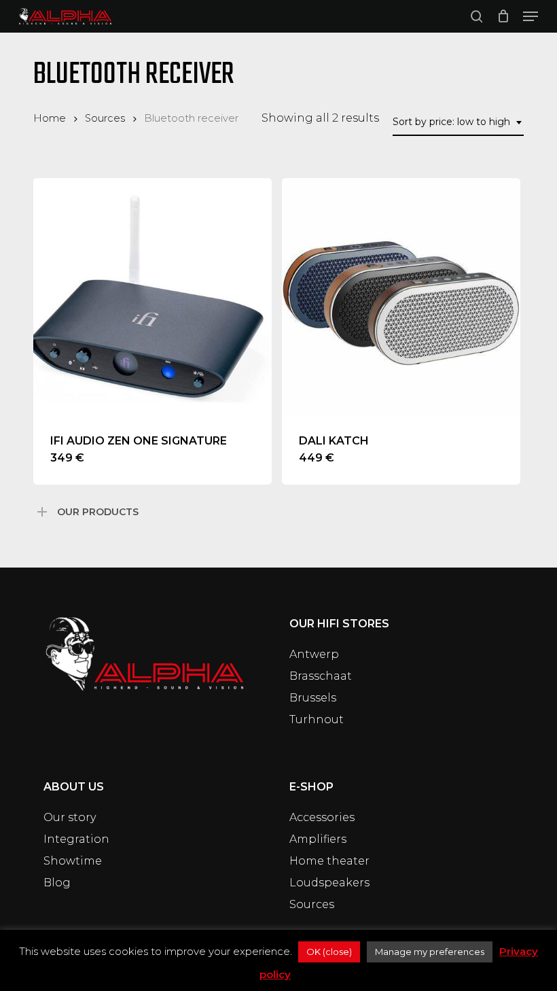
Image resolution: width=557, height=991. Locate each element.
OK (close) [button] (329, 951)
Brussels (312, 697)
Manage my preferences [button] (429, 951)
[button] (530, 16)
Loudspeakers (329, 882)
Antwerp (314, 654)
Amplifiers (317, 839)
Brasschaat (320, 676)
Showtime (72, 860)
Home (49, 118)
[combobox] (458, 122)
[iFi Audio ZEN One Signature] (152, 297)
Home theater (329, 860)
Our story (69, 817)
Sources (105, 118)
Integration (76, 839)
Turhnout (316, 719)
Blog (57, 882)
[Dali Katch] (401, 297)
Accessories (322, 817)
